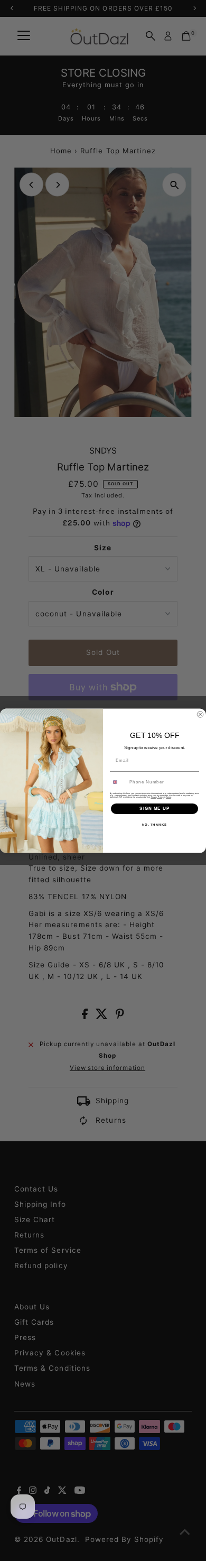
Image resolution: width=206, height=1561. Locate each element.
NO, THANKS (154, 824)
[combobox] (118, 782)
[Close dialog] (200, 714)
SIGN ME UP (154, 808)
